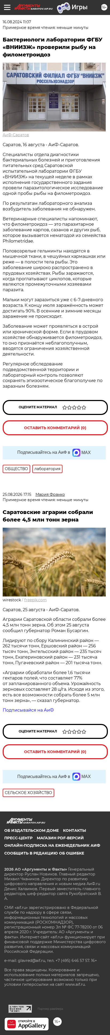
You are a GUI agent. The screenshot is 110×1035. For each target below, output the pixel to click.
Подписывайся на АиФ (28, 710)
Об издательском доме (31, 830)
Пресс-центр (18, 838)
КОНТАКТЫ (74, 830)
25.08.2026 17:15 (17, 494)
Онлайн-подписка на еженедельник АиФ (52, 845)
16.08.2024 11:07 (17, 22)
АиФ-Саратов (16, 135)
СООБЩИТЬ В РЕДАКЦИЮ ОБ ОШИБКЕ (44, 853)
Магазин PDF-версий (60, 838)
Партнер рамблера (50, 1008)
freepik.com (35, 600)
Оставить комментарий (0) (55, 427)
